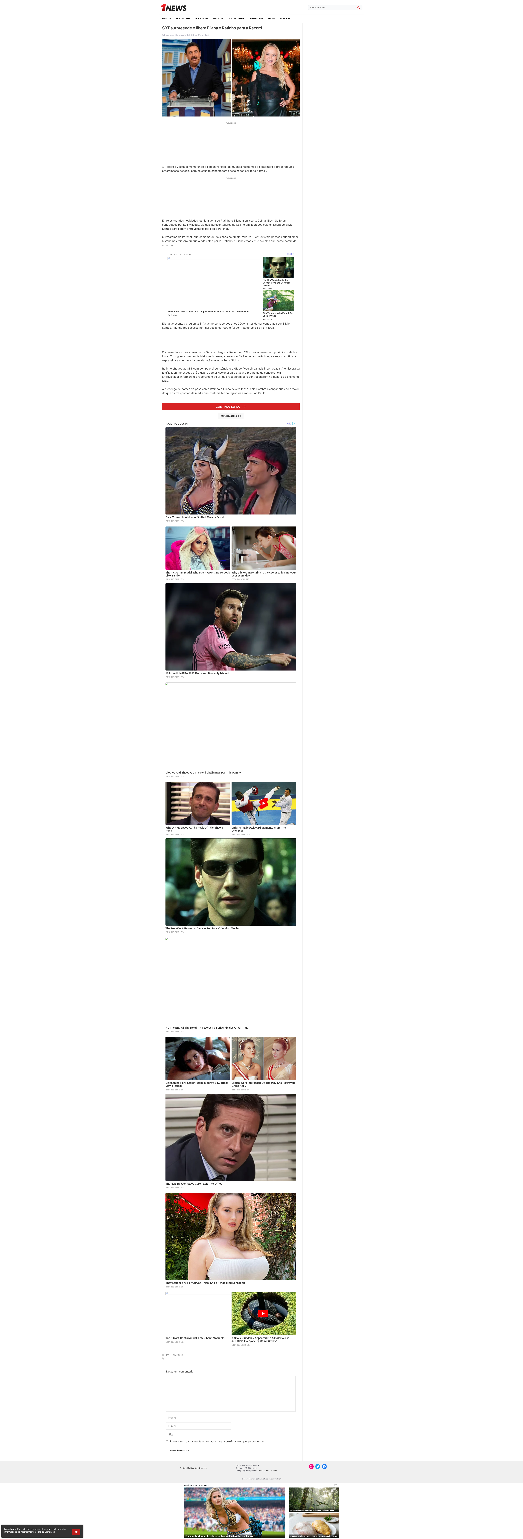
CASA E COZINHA (236, 18)
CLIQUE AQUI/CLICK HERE (266, 1471)
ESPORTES (218, 18)
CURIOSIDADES (256, 18)
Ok (76, 1532)
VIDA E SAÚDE (201, 18)
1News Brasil (203, 35)
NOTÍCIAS (166, 18)
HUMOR (271, 18)
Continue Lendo (228, 406)
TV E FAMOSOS (183, 18)
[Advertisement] (231, 143)
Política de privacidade (197, 1468)
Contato (183, 1468)
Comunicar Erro (229, 416)
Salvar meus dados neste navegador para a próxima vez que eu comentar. (217, 1441)
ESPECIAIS (285, 18)
